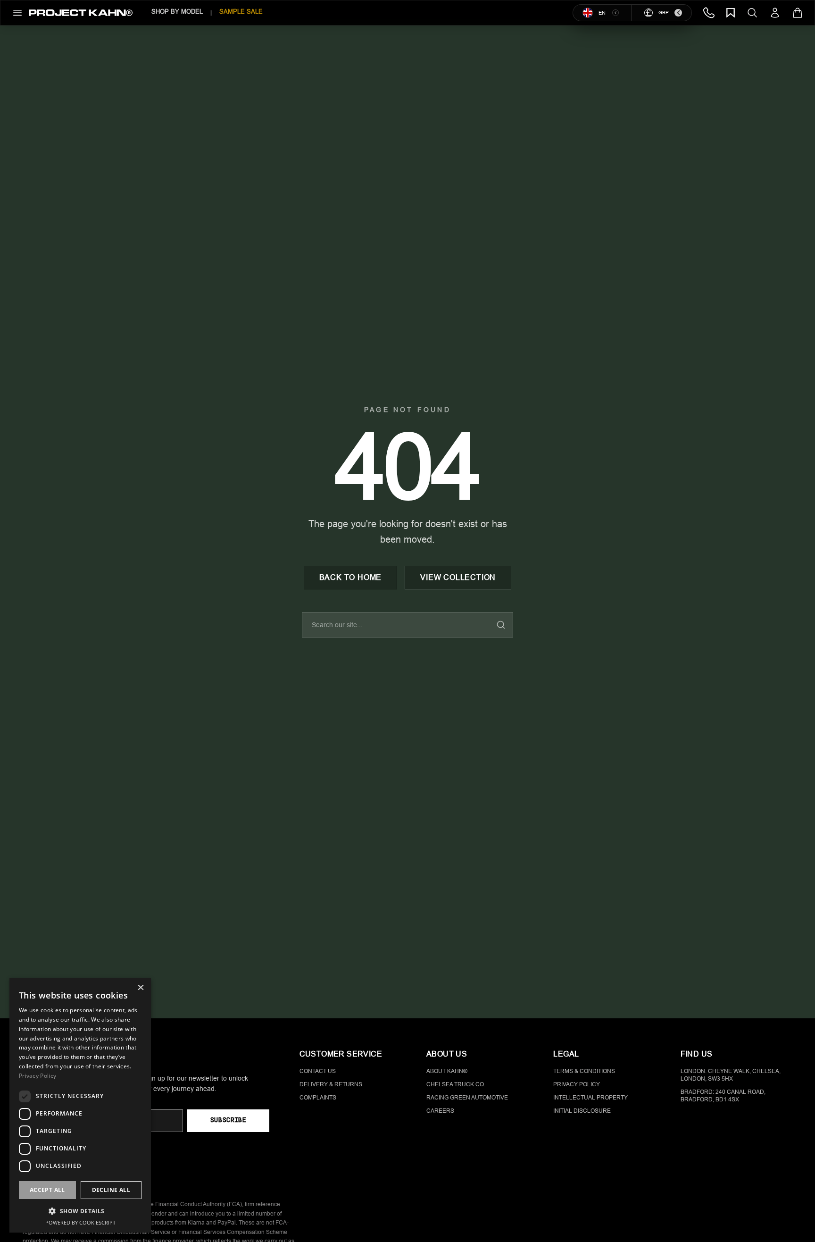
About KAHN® (446, 1071)
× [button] (140, 988)
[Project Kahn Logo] (81, 12)
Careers (440, 1111)
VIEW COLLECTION (458, 577)
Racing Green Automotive (467, 1097)
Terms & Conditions (584, 1071)
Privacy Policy (576, 1084)
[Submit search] (501, 624)
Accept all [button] (47, 1190)
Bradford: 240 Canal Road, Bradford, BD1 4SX (723, 1096)
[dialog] (80, 1105)
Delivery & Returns (330, 1084)
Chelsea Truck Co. (455, 1084)
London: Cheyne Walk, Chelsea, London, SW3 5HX (731, 1075)
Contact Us (317, 1071)
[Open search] (752, 12)
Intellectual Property (590, 1097)
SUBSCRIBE (228, 1120)
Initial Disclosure (582, 1111)
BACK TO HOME (350, 577)
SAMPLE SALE (241, 11)
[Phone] (709, 12)
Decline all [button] (111, 1190)
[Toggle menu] (17, 12)
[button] (80, 1211)
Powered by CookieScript (80, 1222)
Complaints (317, 1097)
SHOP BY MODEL (177, 11)
